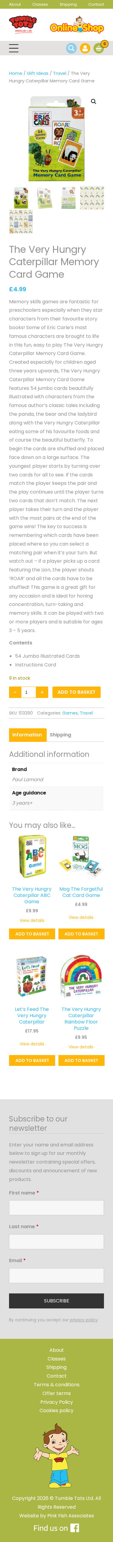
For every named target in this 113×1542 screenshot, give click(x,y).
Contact (96, 4)
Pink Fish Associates (70, 1515)
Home (15, 73)
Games (70, 713)
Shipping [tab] (60, 734)
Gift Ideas (38, 73)
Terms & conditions (57, 1384)
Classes (40, 4)
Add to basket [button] (32, 934)
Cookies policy (56, 1410)
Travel (59, 73)
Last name (24, 1226)
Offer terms (56, 1393)
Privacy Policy (56, 1402)
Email (17, 1260)
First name (24, 1192)
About (15, 4)
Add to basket (77, 692)
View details (32, 920)
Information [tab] (27, 734)
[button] (93, 101)
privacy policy (84, 1320)
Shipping (68, 4)
